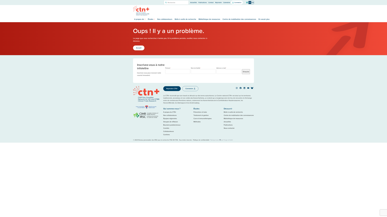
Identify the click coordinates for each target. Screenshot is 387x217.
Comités (166, 128)
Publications (202, 2)
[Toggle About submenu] (145, 19)
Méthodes (197, 122)
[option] (253, 2)
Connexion (237, 2)
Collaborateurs (168, 131)
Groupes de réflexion (170, 122)
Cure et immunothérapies (203, 118)
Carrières (166, 134)
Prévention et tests (200, 112)
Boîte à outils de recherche (185, 19)
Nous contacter (229, 128)
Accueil (138, 48)
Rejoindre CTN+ (172, 88)
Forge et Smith (228, 140)
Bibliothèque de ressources (209, 19)
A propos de (139, 19)
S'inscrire (246, 72)
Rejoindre (218, 2)
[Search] (166, 2)
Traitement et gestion (201, 115)
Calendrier (226, 2)
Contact (211, 2)
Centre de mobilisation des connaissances (239, 19)
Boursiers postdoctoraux (171, 125)
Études (150, 19)
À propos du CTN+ (169, 112)
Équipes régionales (170, 118)
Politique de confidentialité (201, 140)
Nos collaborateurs (164, 19)
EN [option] (253, 2)
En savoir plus (264, 19)
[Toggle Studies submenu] (154, 19)
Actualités (193, 2)
